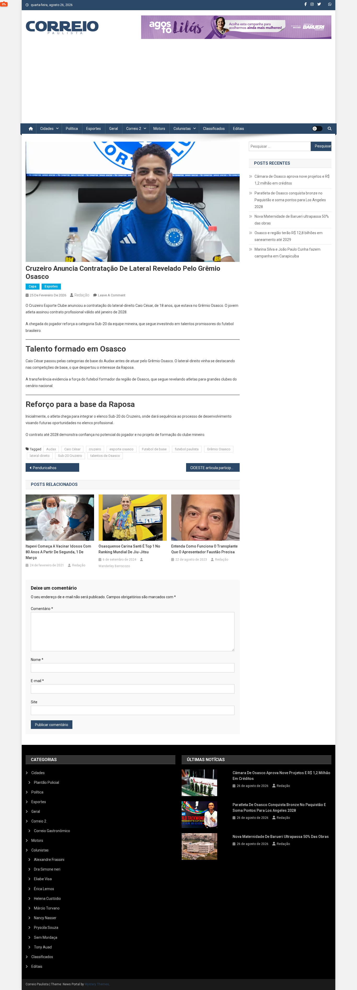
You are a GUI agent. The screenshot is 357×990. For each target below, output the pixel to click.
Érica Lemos (44, 889)
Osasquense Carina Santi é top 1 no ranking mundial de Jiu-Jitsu (129, 549)
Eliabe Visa (43, 879)
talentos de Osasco (105, 456)
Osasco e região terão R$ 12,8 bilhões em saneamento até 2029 (289, 236)
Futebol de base (154, 449)
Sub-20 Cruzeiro (70, 456)
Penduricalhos (44, 468)
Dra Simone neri (47, 869)
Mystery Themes (97, 984)
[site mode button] (317, 128)
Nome (37, 660)
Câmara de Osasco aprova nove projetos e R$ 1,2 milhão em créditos (292, 179)
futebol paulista (187, 449)
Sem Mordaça (45, 937)
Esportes (93, 128)
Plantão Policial (46, 782)
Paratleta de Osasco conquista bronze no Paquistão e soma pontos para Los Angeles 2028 (290, 200)
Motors (159, 128)
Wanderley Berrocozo (114, 566)
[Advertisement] (178, 84)
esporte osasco (122, 449)
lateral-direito (40, 456)
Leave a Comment (111, 295)
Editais (238, 128)
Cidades (47, 128)
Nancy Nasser (45, 918)
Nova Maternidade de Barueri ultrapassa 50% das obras (292, 219)
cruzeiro (95, 449)
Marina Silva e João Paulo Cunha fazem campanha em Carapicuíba (287, 252)
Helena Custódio (47, 898)
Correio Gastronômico (52, 831)
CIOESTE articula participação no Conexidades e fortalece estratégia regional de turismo (215, 468)
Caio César (72, 449)
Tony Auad (43, 947)
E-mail (37, 681)
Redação (81, 295)
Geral (113, 128)
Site (34, 702)
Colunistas (182, 128)
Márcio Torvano (47, 908)
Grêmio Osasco (219, 449)
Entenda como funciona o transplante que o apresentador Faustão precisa (204, 549)
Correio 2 (133, 128)
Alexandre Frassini (49, 859)
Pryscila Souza (46, 927)
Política (72, 128)
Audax (51, 449)
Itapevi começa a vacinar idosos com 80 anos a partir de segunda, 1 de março (58, 552)
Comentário (42, 609)
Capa (32, 286)
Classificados (214, 128)
